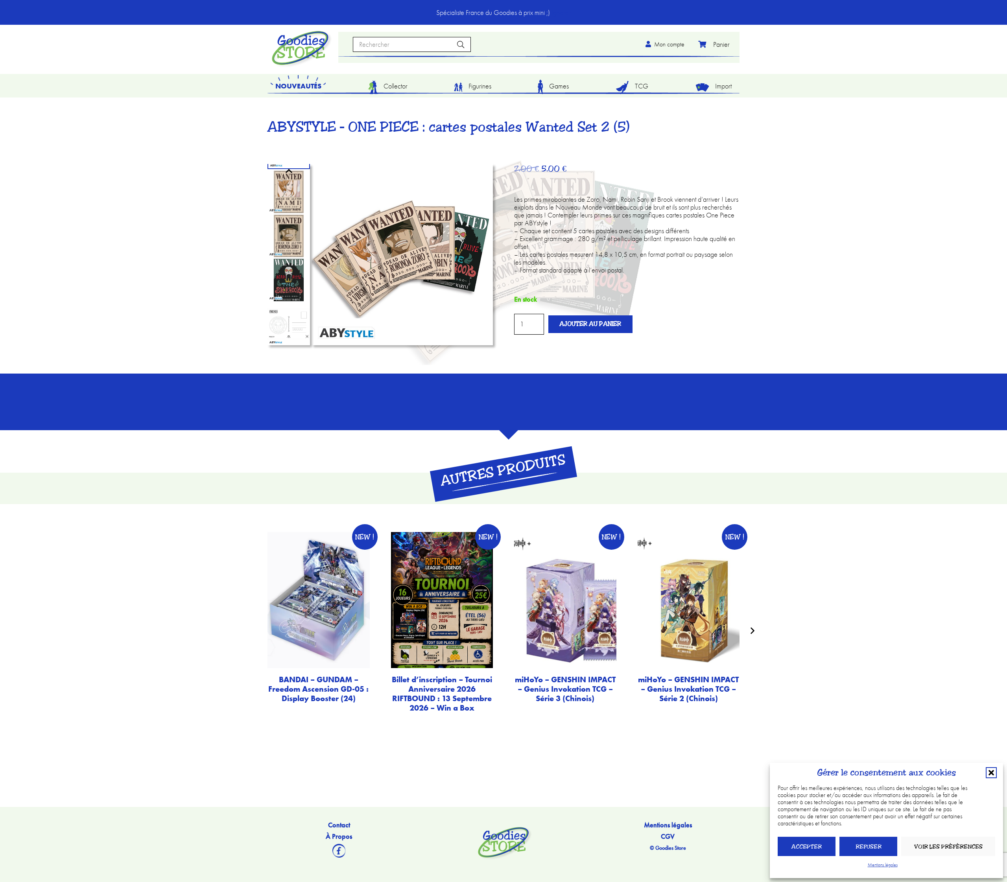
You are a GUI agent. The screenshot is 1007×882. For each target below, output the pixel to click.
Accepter (806, 846)
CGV (668, 836)
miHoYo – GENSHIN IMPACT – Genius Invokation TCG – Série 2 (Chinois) (688, 689)
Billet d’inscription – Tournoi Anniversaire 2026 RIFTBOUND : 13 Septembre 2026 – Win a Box (442, 694)
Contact (339, 824)
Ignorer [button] (561, 12)
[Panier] (712, 44)
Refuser (869, 846)
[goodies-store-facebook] (339, 851)
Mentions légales (883, 865)
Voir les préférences (948, 846)
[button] (991, 773)
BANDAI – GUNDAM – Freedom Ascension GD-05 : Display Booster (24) (318, 689)
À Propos (339, 836)
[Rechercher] (460, 44)
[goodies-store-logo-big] (300, 48)
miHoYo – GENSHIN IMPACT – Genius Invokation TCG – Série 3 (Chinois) (565, 689)
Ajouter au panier (590, 324)
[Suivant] (752, 630)
